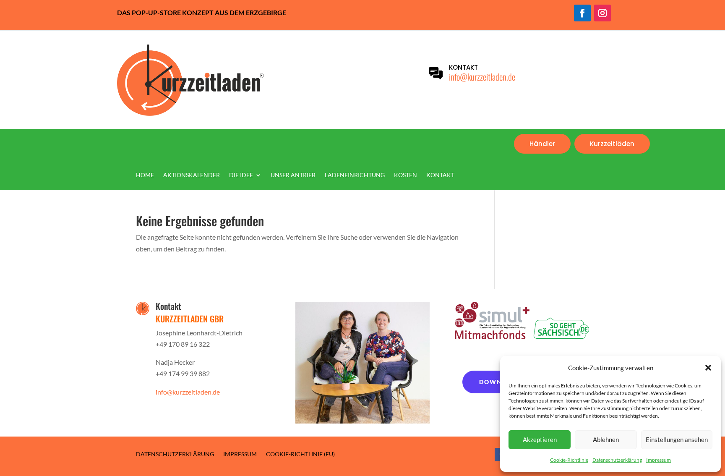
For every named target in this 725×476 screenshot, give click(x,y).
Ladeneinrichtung (355, 175)
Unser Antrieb (293, 175)
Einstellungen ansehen (677, 439)
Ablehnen (606, 439)
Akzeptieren (540, 439)
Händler (542, 143)
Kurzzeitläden (612, 143)
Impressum (658, 460)
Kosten (405, 175)
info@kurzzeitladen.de (482, 76)
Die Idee (241, 175)
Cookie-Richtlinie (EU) (300, 453)
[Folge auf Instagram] (602, 13)
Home (145, 175)
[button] (708, 368)
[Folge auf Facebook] (582, 13)
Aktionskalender (191, 175)
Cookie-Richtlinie (569, 460)
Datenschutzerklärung (617, 460)
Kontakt (440, 175)
